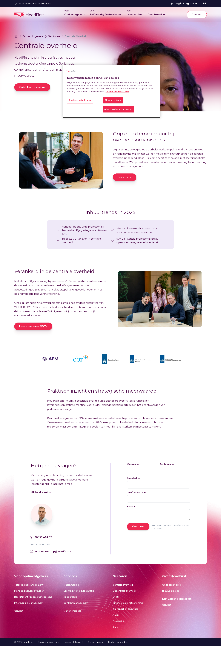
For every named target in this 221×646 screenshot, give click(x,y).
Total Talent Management (28, 585)
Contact (197, 14)
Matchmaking (71, 585)
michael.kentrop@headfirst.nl (53, 551)
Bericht (131, 506)
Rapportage (70, 597)
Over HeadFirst (157, 14)
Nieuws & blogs (170, 591)
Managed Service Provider (29, 591)
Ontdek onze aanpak (32, 87)
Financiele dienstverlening (128, 603)
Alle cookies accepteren (118, 109)
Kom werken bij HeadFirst (176, 599)
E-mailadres (133, 478)
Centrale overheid (123, 585)
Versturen (138, 526)
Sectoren (54, 36)
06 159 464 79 (43, 537)
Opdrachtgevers (74, 14)
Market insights (72, 611)
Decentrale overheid (124, 591)
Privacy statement (73, 642)
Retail (116, 615)
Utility (116, 597)
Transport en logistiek (125, 609)
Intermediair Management (28, 603)
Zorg (115, 627)
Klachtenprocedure (118, 642)
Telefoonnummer (136, 492)
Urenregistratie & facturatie (79, 591)
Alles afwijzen (113, 100)
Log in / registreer (186, 3)
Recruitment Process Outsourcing (33, 597)
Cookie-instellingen (80, 100)
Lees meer (124, 177)
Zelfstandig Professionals (106, 14)
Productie (118, 621)
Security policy (95, 642)
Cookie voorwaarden (48, 642)
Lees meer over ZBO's (33, 326)
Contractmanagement (76, 603)
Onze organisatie (171, 585)
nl (205, 3)
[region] (111, 91)
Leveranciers (134, 14)
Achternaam (167, 464)
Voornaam (133, 464)
